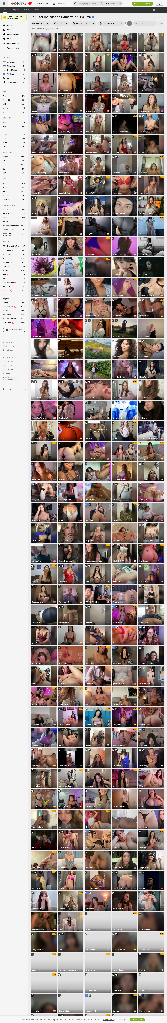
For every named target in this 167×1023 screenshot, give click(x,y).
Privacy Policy (8, 358)
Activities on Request (111, 23)
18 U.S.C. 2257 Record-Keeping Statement (11, 378)
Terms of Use (8, 362)
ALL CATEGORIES (15, 330)
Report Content (8, 350)
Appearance (41, 23)
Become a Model (9, 366)
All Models (7, 373)
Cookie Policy (109, 1020)
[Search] (102, 3)
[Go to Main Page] (21, 3)
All (129, 23)
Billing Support (8, 346)
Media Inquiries (8, 354)
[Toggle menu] (4, 3)
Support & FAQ (8, 342)
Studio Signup (8, 369)
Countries (61, 23)
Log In (159, 4)
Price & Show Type (83, 23)
